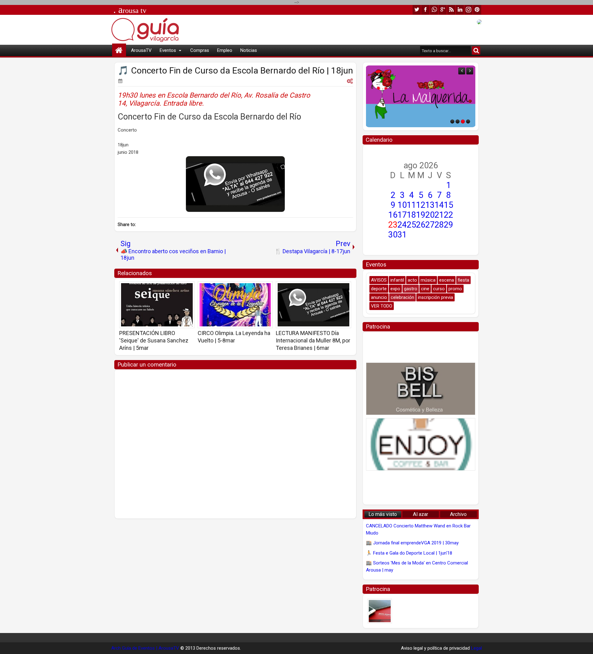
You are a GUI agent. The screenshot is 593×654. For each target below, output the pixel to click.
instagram (469, 10)
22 (448, 215)
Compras (199, 50)
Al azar (420, 514)
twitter (417, 10)
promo (455, 288)
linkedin (460, 10)
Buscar (476, 50)
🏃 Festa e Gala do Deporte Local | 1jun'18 (409, 553)
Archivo (458, 514)
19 (420, 215)
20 (430, 215)
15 (448, 205)
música (428, 280)
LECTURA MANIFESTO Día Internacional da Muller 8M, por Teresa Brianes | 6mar (313, 340)
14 (439, 205)
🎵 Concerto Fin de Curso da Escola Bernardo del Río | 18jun (235, 70)
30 (392, 235)
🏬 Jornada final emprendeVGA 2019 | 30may (412, 543)
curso (439, 288)
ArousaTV (141, 50)
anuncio (379, 297)
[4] (468, 121)
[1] (452, 121)
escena (446, 280)
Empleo (224, 50)
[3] (463, 121)
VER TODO (381, 306)
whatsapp (434, 10)
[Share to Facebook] (174, 288)
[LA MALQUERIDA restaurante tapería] (420, 96)
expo (395, 288)
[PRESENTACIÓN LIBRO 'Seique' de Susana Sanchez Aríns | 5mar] (157, 304)
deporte (379, 288)
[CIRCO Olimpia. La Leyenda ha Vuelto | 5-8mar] (235, 304)
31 (402, 235)
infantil (397, 280)
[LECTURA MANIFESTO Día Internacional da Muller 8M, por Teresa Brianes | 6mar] (313, 304)
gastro (410, 288)
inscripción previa (435, 297)
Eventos (168, 50)
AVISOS (379, 280)
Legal (476, 648)
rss (451, 10)
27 (430, 225)
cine (425, 288)
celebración (402, 297)
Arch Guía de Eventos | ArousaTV (145, 648)
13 (430, 205)
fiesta (463, 280)
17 (402, 215)
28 (439, 225)
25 (411, 225)
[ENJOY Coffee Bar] (420, 444)
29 (448, 225)
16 (392, 215)
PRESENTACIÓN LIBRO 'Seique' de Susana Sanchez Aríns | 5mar (153, 340)
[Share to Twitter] (181, 288)
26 (420, 225)
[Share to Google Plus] (188, 288)
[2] (458, 121)
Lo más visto (382, 514)
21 (439, 215)
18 (411, 215)
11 (411, 205)
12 (420, 205)
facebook (425, 10)
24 (402, 225)
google (443, 10)
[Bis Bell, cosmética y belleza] (420, 389)
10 (402, 205)
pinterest (477, 10)
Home (119, 50)
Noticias (248, 50)
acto (412, 280)
